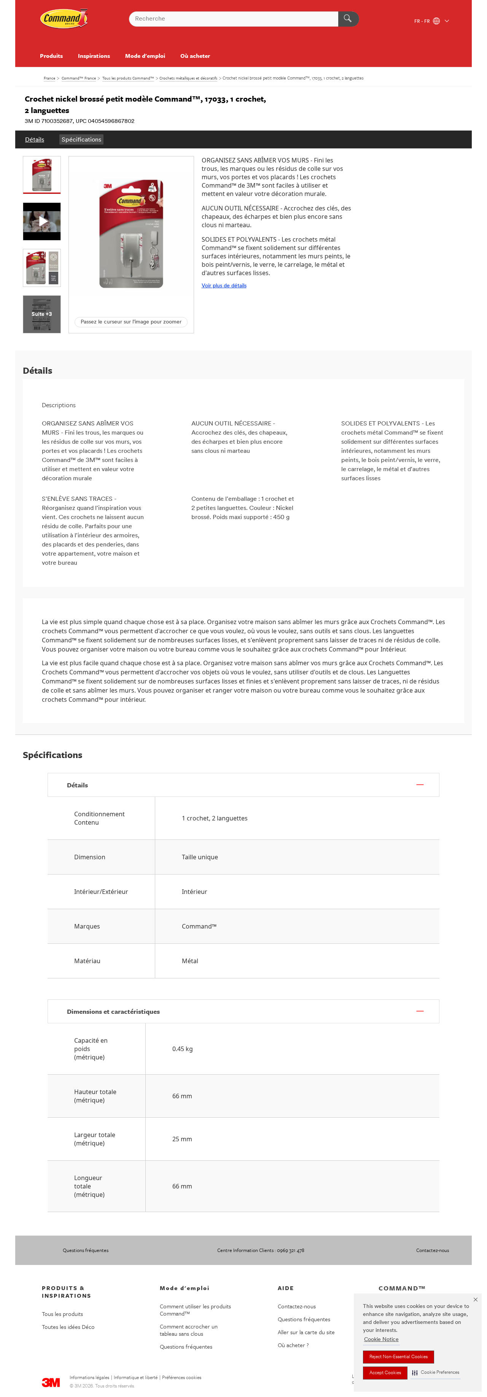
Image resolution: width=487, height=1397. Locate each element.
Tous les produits (62, 1313)
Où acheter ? (293, 1345)
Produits (51, 55)
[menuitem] (34, 139)
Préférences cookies (181, 1378)
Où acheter (195, 55)
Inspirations (94, 55)
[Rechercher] (348, 19)
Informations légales (89, 1378)
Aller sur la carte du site (306, 1332)
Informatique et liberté (136, 1378)
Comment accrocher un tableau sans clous (189, 1330)
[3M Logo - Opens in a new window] (64, 19)
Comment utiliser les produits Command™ (195, 1309)
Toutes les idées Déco (68, 1326)
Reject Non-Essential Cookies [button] (398, 1357)
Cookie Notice (381, 1340)
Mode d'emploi (145, 55)
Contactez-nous (432, 1250)
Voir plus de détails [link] (224, 286)
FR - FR (422, 21)
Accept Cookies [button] (385, 1373)
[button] (436, 1373)
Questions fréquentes (85, 1250)
